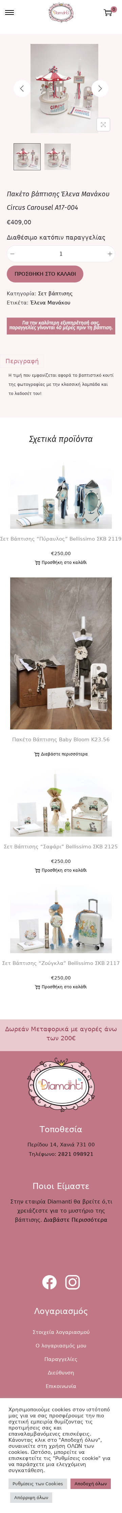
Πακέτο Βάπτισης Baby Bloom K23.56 (61, 740)
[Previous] (22, 88)
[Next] (100, 88)
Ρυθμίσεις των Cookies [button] (38, 1483)
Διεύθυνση (61, 1373)
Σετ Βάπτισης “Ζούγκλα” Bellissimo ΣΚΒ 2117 (61, 963)
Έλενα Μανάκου (50, 303)
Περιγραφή (22, 361)
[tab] (61, 361)
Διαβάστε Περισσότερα (75, 1220)
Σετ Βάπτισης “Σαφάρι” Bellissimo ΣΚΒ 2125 (61, 847)
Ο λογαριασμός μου (61, 1346)
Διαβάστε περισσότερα (64, 754)
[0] (108, 12)
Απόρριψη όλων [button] (31, 1497)
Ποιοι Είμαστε (61, 1186)
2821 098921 (76, 1154)
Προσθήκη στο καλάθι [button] (64, 562)
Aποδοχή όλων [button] (91, 1483)
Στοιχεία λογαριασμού (61, 1332)
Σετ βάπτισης (55, 294)
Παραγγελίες (61, 1359)
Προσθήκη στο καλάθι (45, 274)
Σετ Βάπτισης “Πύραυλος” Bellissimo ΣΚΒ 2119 (61, 539)
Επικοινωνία (61, 1386)
